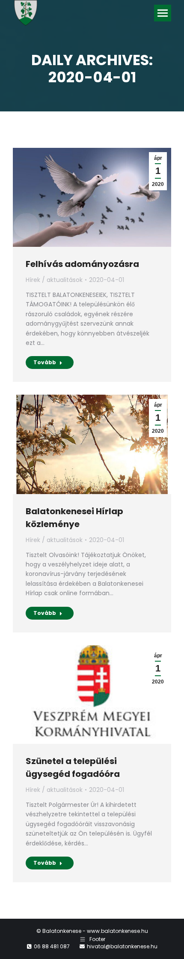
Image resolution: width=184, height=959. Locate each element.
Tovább (44, 362)
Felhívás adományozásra (82, 264)
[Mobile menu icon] (162, 13)
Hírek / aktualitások (54, 280)
